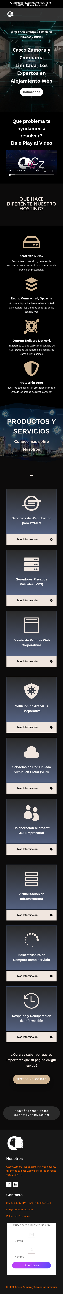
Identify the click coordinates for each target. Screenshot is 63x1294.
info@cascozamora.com (19, 1209)
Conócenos (31, 92)
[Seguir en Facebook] (8, 1184)
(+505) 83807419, (17, 1202)
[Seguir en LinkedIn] (15, 1184)
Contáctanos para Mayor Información (31, 1113)
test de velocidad (31, 1079)
